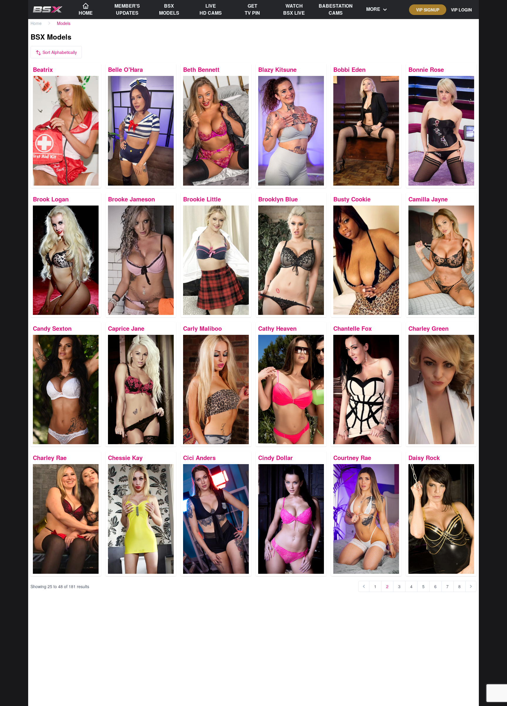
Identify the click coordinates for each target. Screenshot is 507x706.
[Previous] (363, 586)
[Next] (470, 586)
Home (36, 23)
